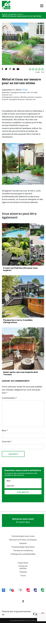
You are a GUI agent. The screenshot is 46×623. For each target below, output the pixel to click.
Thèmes (23, 572)
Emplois (23, 543)
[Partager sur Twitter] (6, 69)
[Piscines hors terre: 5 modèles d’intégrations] (23, 296)
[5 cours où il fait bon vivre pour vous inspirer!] (23, 244)
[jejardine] (42, 590)
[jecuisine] (28, 590)
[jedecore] (35, 590)
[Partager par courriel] (18, 69)
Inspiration (13, 14)
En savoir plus (23, 520)
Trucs (23, 575)
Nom (5, 430)
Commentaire (9, 398)
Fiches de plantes (23, 567)
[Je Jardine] (6, 6)
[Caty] (20, 590)
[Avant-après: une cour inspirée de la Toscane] (23, 348)
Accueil (4, 14)
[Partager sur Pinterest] (10, 69)
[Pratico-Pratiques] (3, 590)
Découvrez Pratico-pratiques (23, 540)
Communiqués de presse (23, 547)
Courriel (7, 441)
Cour (20, 14)
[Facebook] (23, 601)
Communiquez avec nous (23, 536)
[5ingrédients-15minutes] (11, 590)
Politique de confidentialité (23, 554)
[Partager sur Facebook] (2, 69)
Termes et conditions (23, 550)
